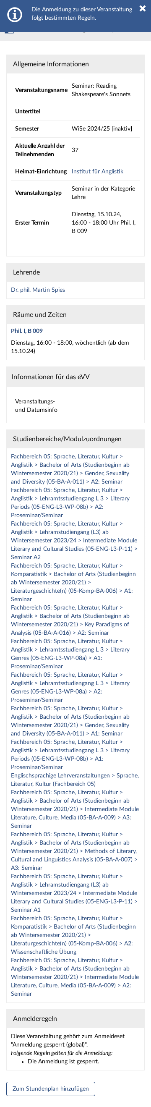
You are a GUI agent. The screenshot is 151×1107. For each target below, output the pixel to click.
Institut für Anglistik (97, 172)
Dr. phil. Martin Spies (38, 290)
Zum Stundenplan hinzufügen (51, 1089)
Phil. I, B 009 (27, 331)
